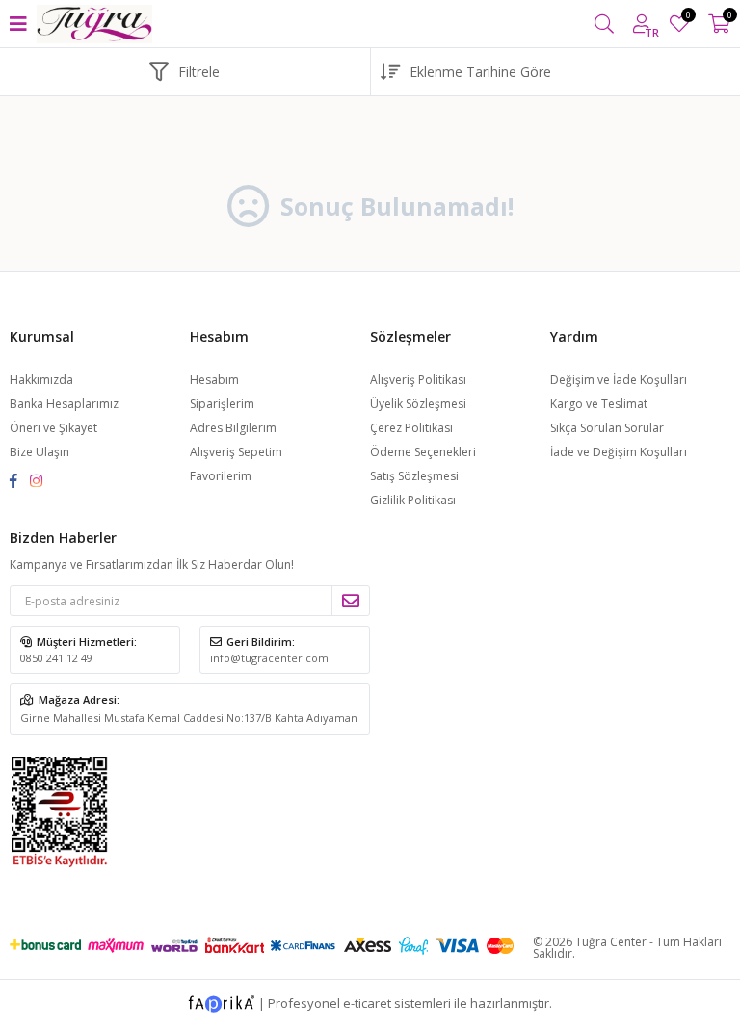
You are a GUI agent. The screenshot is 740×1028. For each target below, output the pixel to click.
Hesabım (214, 380)
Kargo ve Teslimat (599, 404)
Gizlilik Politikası (413, 500)
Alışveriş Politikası (418, 380)
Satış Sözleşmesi (414, 476)
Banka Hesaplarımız (64, 404)
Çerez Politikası (411, 428)
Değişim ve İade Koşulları (618, 380)
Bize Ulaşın (39, 452)
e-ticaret (367, 1003)
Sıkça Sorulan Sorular (607, 428)
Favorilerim (687, 17)
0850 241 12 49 (56, 658)
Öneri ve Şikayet (53, 428)
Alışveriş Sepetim (236, 452)
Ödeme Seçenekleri (423, 452)
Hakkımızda (41, 380)
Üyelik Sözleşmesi (418, 404)
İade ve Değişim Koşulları (618, 452)
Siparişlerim (222, 404)
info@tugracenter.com (269, 658)
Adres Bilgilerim (233, 428)
